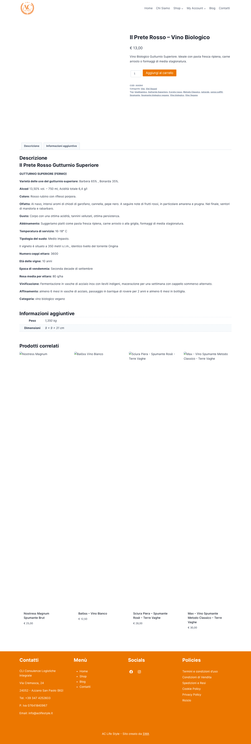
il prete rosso (175, 92)
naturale (205, 92)
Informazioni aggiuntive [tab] (61, 146)
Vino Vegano (191, 95)
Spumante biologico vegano (155, 95)
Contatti (224, 8)
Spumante (135, 95)
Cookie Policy (191, 689)
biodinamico (141, 92)
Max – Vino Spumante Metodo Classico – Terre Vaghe (205, 618)
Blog (212, 8)
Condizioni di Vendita (197, 677)
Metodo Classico (191, 92)
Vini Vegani (151, 88)
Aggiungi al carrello (159, 73)
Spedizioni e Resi (194, 683)
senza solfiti (217, 92)
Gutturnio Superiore (158, 92)
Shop (83, 676)
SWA (146, 733)
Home (148, 8)
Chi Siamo (163, 8)
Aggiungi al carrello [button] (39, 633)
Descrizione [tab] (31, 146)
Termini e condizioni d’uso (200, 671)
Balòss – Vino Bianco (92, 613)
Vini (143, 88)
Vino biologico (177, 95)
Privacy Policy (191, 694)
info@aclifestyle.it (41, 713)
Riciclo (186, 700)
